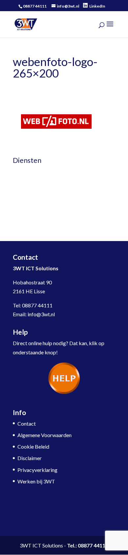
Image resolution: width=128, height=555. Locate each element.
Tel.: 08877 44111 (87, 545)
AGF (18, 217)
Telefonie (23, 194)
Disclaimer (29, 458)
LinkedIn (97, 6)
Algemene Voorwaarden (44, 435)
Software (23, 183)
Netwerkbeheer (31, 171)
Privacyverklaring (37, 470)
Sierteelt (22, 206)
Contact (26, 423)
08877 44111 (37, 305)
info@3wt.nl (41, 314)
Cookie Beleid (33, 446)
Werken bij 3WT (36, 481)
